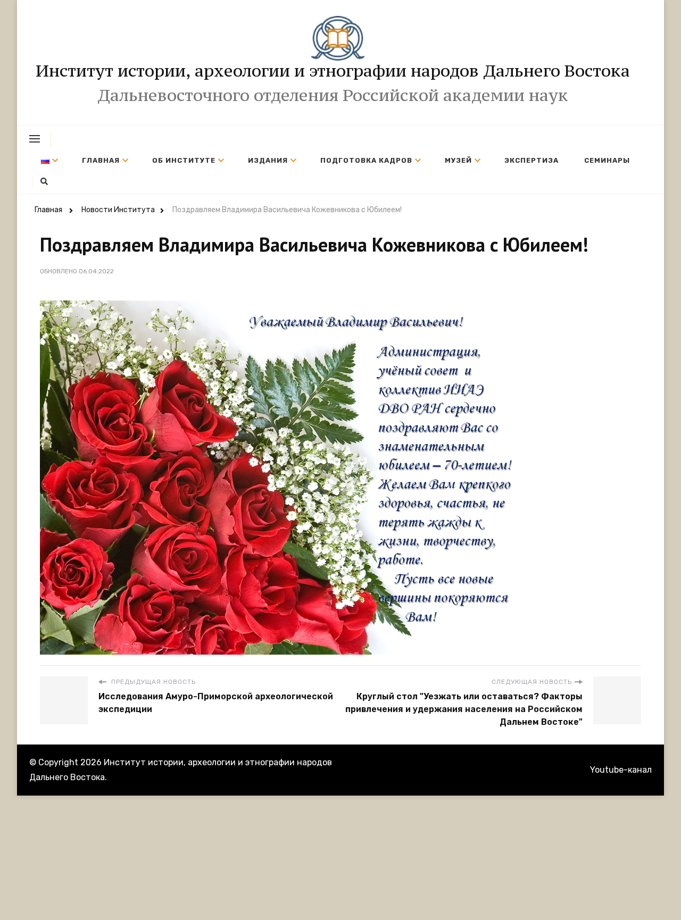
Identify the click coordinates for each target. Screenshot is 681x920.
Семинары (607, 160)
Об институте (183, 160)
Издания (268, 160)
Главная (101, 160)
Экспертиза (531, 160)
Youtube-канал (621, 770)
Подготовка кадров (366, 160)
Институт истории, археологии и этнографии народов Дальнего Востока (333, 70)
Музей (458, 160)
